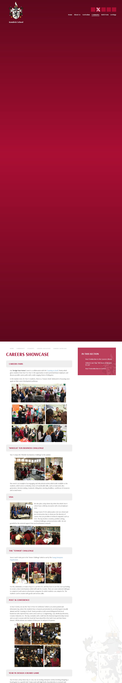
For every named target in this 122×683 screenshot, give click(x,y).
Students (30, 348)
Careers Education (44, 348)
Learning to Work (52, 370)
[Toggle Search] (114, 9)
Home (12, 348)
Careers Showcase (60, 348)
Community (20, 348)
